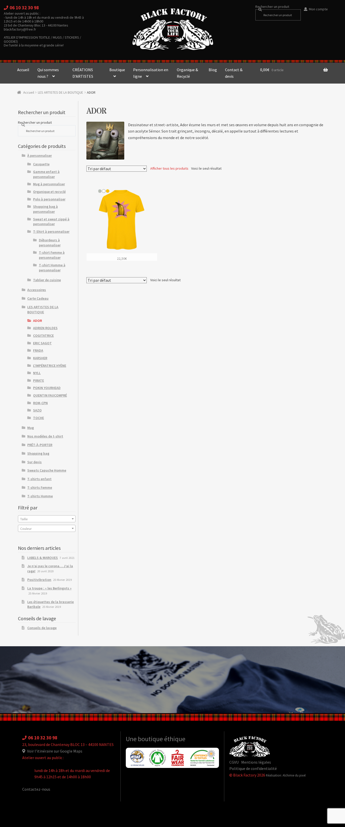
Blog (213, 69)
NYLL (37, 373)
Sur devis (34, 462)
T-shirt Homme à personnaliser (52, 267)
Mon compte (318, 9)
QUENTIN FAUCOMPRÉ (50, 395)
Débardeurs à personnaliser (50, 242)
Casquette (41, 164)
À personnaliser (39, 155)
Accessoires (36, 290)
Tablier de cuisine (47, 280)
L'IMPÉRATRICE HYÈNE (49, 365)
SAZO (37, 410)
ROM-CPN (40, 403)
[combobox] (47, 518)
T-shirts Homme (40, 496)
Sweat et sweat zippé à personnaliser (51, 221)
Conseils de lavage (42, 628)
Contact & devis (233, 73)
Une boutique (145, 739)
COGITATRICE (43, 335)
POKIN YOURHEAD (47, 387)
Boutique (117, 69)
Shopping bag (38, 453)
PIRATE (38, 380)
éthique (174, 739)
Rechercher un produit (272, 6)
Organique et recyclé (49, 191)
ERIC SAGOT (42, 343)
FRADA (38, 350)
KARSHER (40, 358)
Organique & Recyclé (187, 73)
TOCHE (38, 418)
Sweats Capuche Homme (46, 470)
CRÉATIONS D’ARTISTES (82, 73)
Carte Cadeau (37, 298)
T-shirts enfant (39, 479)
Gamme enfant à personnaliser (46, 174)
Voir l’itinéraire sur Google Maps (54, 751)
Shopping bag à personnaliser (45, 209)
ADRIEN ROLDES (45, 328)
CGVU (234, 762)
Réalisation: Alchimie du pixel (286, 775)
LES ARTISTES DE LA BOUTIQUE (60, 92)
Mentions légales (256, 762)
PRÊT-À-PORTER (39, 445)
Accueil (23, 69)
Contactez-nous (36, 789)
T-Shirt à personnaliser (51, 231)
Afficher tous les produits (169, 168)
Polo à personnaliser (49, 199)
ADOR (37, 320)
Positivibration (39, 579)
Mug (30, 427)
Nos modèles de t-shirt (45, 436)
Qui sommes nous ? (48, 73)
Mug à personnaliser (49, 184)
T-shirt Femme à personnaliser (52, 255)
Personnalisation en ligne (150, 73)
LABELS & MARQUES (42, 557)
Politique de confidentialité (253, 768)
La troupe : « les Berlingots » (49, 588)
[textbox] (47, 519)
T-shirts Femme (39, 487)
